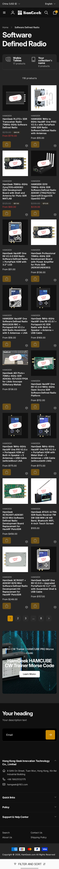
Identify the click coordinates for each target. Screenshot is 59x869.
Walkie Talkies (17, 59)
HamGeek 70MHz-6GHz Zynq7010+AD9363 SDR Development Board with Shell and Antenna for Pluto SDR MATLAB (15, 191)
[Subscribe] (50, 735)
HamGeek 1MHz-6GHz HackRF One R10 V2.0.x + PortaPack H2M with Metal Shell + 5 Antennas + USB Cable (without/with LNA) (43, 453)
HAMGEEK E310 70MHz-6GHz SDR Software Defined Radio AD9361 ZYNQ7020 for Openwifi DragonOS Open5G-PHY (43, 191)
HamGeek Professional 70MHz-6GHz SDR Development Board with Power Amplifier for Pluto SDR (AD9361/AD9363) (43, 260)
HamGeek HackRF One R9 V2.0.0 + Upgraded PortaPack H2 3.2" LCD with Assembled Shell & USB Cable (43, 586)
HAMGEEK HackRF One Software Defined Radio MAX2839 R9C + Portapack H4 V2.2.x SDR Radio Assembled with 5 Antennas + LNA (15, 325)
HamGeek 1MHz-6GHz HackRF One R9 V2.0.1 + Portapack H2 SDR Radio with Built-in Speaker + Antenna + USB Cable (43, 325)
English (48, 3)
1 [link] (10, 618)
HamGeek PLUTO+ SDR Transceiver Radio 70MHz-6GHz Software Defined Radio (15, 123)
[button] (4, 12)
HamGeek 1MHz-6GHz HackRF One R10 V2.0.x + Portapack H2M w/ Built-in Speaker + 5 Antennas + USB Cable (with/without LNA (15, 453)
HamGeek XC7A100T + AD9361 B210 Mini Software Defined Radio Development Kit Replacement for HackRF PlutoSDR (15, 587)
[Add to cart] (7, 144)
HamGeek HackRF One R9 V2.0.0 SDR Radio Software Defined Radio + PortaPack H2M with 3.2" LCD (15, 259)
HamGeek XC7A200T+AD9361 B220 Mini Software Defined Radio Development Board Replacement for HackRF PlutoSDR (13, 520)
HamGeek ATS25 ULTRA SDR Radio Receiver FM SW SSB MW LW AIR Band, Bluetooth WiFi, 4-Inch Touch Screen (43, 518)
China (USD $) (9, 3)
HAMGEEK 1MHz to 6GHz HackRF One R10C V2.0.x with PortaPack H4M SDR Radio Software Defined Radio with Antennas (43, 126)
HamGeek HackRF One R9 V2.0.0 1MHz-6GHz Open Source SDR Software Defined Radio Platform (43, 390)
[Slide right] (53, 62)
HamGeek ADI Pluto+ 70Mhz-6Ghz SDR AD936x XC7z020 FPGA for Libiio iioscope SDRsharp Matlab (15, 379)
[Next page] (48, 618)
